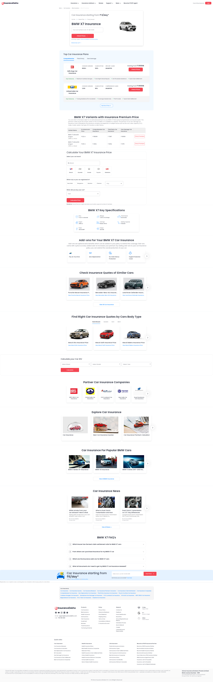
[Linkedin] (64, 613)
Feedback (118, 612)
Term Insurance (85, 619)
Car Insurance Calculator (60, 648)
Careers (118, 627)
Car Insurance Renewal (89, 591)
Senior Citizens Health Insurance (90, 662)
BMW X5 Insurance (102, 470)
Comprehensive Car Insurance (68, 593)
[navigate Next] (147, 256)
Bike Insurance (85, 612)
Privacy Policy (102, 610)
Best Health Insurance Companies (90, 648)
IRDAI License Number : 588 (191, 673)
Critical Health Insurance (88, 655)
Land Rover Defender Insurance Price (136, 293)
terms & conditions (85, 39)
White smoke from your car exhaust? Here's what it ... (78, 511)
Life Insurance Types (114, 648)
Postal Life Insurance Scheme (116, 646)
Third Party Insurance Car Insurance (107, 593)
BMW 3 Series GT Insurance (78, 470)
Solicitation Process (121, 622)
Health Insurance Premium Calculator (91, 657)
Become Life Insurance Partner (144, 653)
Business (83, 623)
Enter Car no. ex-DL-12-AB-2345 (121, 574)
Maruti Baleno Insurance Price (134, 343)
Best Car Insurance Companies (62, 659)
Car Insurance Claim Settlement (126, 591)
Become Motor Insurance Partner (145, 648)
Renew (101, 3)
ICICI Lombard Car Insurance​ (112, 595)
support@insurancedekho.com (68, 616)
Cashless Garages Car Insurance (69, 595)
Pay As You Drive (74, 257)
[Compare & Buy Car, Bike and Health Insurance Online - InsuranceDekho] (10, 3)
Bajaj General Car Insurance (68, 597)
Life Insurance (84, 616)
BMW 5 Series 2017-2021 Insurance (135, 470)
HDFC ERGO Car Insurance (143, 595)
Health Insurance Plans (87, 646)
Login (208, 3)
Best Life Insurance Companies (117, 655)
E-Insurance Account (104, 623)
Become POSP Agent (131, 3)
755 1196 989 (61, 618)
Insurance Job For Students (144, 662)
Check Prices (135, 69)
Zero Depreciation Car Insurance (87, 593)
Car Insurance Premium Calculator (137, 435)
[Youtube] (59, 613)
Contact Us (119, 610)
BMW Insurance (109, 479)
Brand (72, 163)
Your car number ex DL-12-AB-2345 (83, 30)
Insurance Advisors (88, 3)
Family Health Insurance (88, 659)
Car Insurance (109, 304)
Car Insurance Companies (144, 591)
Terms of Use (102, 619)
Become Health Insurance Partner (145, 650)
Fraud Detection (103, 614)
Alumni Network (120, 625)
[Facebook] (56, 613)
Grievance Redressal (104, 612)
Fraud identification (121, 614)
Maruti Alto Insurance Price (78, 343)
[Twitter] (67, 613)
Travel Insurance (85, 625)
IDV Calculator (57, 653)
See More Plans (105, 105)
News (117, 3)
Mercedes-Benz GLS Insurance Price (108, 293)
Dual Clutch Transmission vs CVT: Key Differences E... (131, 511)
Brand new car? (76, 43)
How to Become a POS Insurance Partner (147, 655)
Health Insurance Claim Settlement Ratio (92, 653)
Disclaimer (118, 616)
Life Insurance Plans (114, 657)
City (108, 183)
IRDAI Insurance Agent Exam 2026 (145, 657)
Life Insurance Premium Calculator (118, 662)
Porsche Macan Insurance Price (80, 293)
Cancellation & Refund (104, 621)
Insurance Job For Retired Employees (146, 664)
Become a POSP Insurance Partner (145, 646)
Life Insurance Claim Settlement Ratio (118, 650)
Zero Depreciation (95, 257)
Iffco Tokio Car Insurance (84, 597)
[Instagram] (62, 613)
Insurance (74, 3)
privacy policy (95, 39)
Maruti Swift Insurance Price (105, 343)
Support (108, 3)
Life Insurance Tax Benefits (116, 659)
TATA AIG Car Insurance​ (127, 595)
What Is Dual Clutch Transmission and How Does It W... (104, 511)
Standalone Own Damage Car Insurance (91, 595)
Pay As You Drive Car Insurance (127, 593)
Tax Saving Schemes (86, 628)
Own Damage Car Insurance (61, 655)
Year (69, 194)
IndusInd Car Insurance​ (99, 597)
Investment (84, 621)
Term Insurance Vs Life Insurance (117, 653)
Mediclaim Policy (86, 650)
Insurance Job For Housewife (144, 659)
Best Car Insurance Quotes (103, 435)
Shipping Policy (102, 616)
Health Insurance (85, 614)
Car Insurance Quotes (76, 591)
